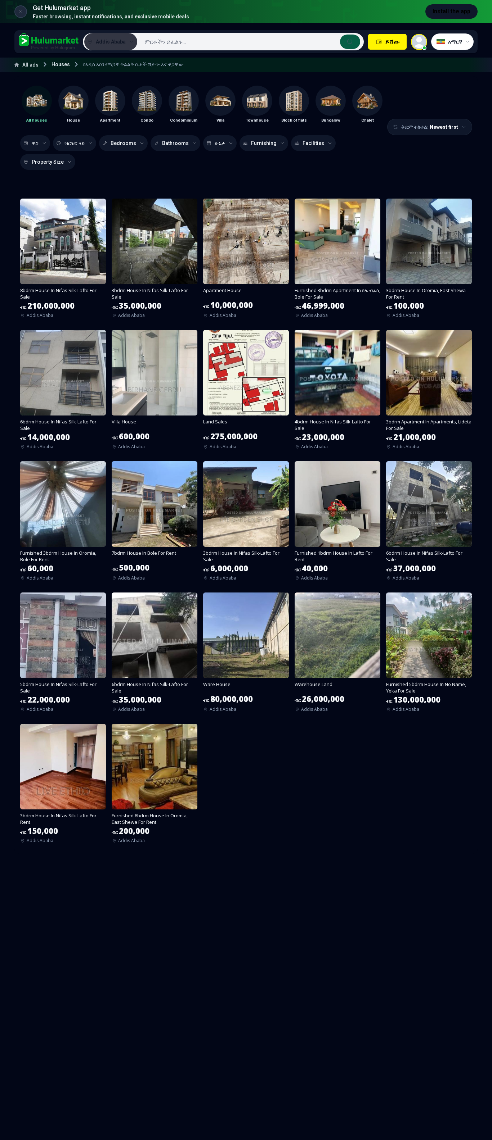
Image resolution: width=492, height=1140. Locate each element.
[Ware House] (246, 654)
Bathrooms (175, 143)
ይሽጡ (392, 41)
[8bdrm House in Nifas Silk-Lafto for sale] (63, 261)
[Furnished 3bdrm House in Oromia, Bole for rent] (63, 523)
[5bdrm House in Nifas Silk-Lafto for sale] (63, 654)
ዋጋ (35, 143)
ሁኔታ (220, 143)
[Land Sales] (246, 392)
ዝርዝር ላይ (74, 143)
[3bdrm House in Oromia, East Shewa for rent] (429, 261)
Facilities (313, 143)
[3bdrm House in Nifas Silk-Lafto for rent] (63, 786)
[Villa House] (154, 392)
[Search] (350, 42)
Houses (61, 64)
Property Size (48, 162)
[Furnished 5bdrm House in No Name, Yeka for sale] (429, 654)
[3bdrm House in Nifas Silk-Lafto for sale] (154, 261)
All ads (30, 65)
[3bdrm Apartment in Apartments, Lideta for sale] (429, 392)
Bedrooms (123, 143)
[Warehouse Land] (337, 654)
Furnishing (264, 143)
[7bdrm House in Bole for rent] (154, 523)
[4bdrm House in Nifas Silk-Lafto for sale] (337, 392)
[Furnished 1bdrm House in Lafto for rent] (337, 523)
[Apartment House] (246, 261)
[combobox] (249, 41)
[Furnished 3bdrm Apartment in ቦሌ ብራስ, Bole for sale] (337, 261)
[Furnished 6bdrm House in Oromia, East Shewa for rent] (154, 786)
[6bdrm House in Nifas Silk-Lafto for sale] (63, 392)
